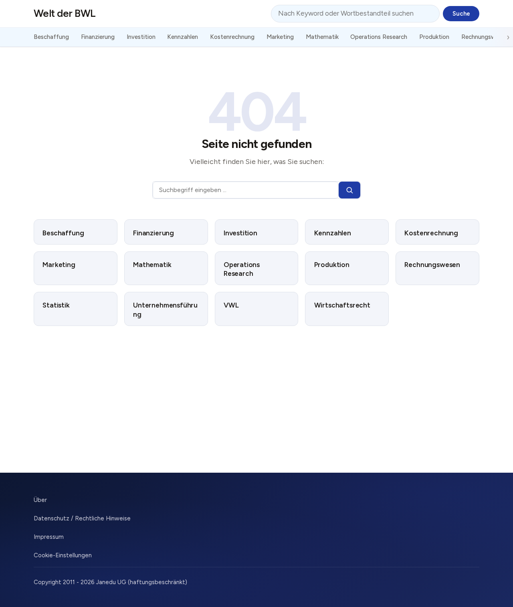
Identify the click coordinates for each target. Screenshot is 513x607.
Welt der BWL (65, 13)
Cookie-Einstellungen (63, 555)
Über (40, 500)
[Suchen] (349, 190)
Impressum (49, 536)
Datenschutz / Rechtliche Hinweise (82, 518)
